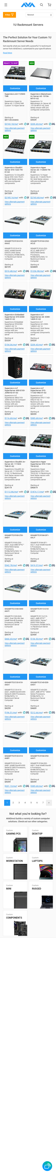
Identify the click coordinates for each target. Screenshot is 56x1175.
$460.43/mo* (11, 639)
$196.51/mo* (11, 712)
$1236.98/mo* (37, 271)
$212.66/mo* (36, 712)
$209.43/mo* (36, 124)
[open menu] (6, 5)
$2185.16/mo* (11, 197)
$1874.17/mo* (37, 492)
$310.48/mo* (11, 271)
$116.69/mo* (11, 418)
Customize (15, 88)
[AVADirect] (28, 5)
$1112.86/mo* (11, 492)
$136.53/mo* (36, 639)
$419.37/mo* (36, 565)
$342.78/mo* (11, 565)
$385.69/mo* (36, 418)
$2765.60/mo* (37, 197)
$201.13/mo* (11, 786)
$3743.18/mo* (11, 124)
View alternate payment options (14, 129)
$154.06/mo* (11, 344)
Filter (7, 15)
